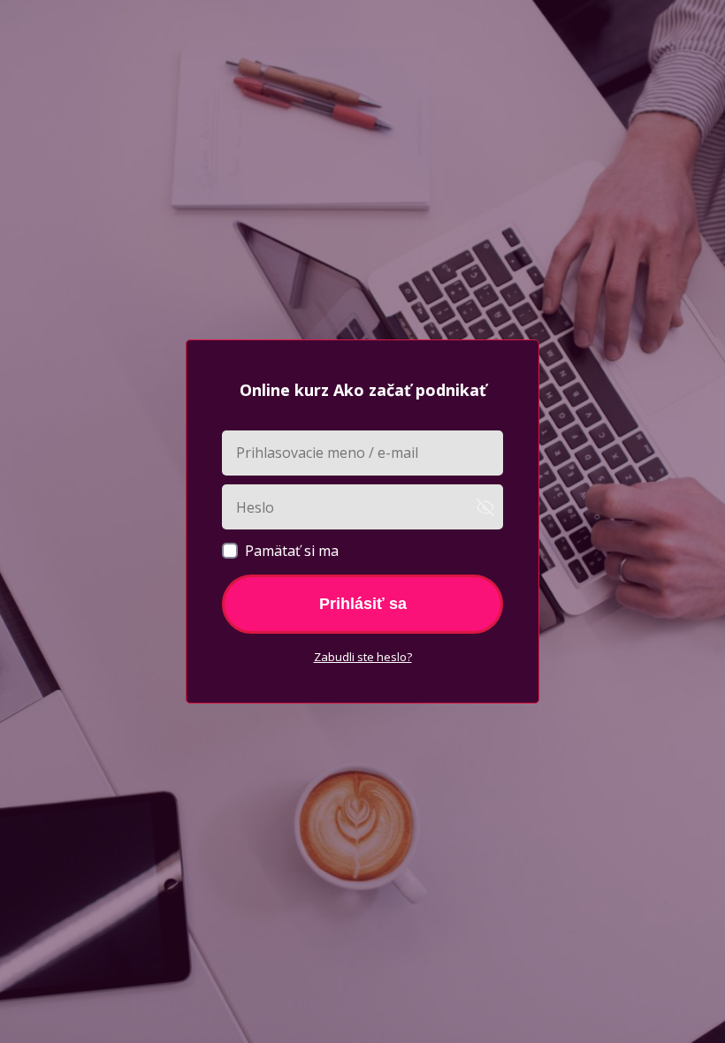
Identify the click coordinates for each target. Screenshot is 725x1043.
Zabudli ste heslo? (363, 657)
